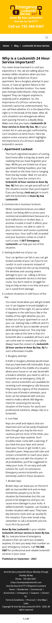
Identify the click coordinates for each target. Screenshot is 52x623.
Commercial (36, 589)
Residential (22, 589)
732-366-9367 (32, 26)
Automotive (9, 593)
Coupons (35, 593)
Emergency (22, 593)
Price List (31, 600)
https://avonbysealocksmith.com (26, 582)
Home (6, 45)
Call (27, 618)
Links (26, 603)
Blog (16, 45)
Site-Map (42, 600)
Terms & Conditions (14, 600)
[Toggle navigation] (46, 37)
